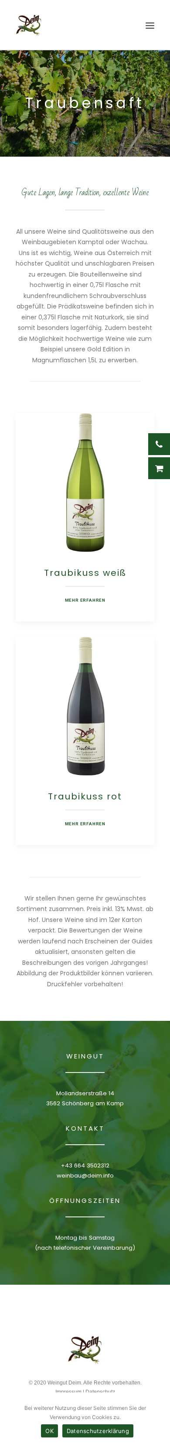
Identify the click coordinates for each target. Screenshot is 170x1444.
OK (49, 1430)
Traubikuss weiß (85, 573)
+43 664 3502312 (85, 1165)
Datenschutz (100, 1392)
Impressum (68, 1392)
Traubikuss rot (85, 796)
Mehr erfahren (85, 600)
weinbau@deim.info (85, 1175)
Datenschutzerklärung (98, 1430)
